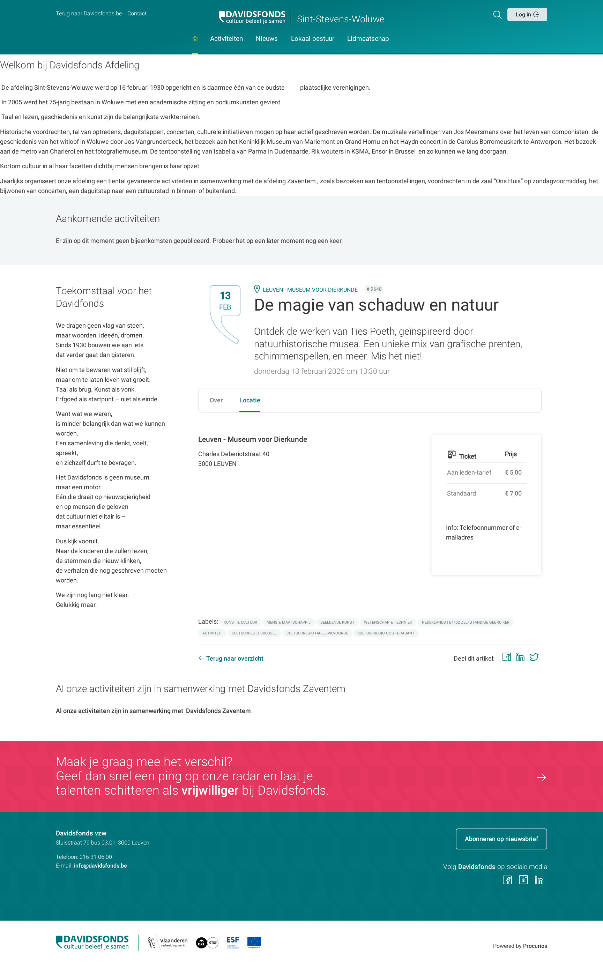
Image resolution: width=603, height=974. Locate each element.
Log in (523, 14)
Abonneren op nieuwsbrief (501, 838)
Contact (137, 13)
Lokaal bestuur (312, 39)
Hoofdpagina (195, 45)
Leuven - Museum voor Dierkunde (310, 290)
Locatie (249, 400)
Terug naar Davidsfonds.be (89, 13)
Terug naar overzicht (234, 658)
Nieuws (267, 39)
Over (216, 400)
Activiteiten (226, 39)
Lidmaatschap (368, 39)
